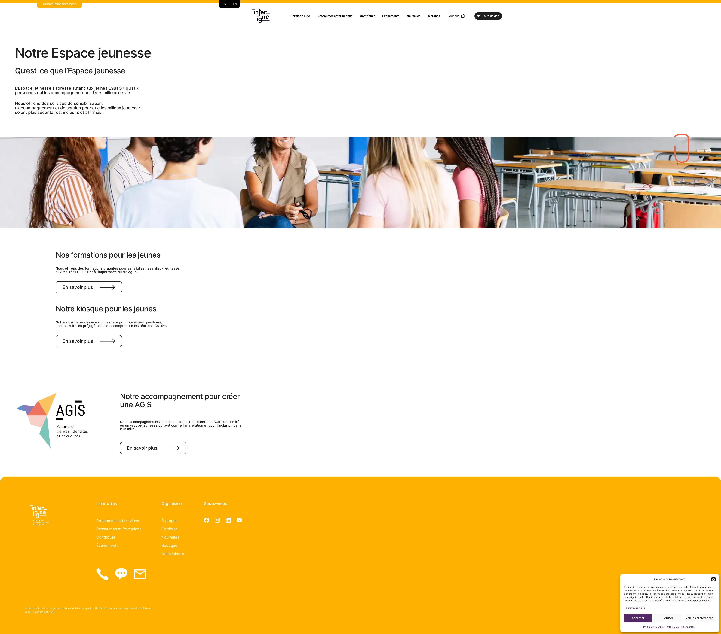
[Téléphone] (102, 574)
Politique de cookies (653, 627)
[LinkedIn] (228, 520)
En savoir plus (78, 287)
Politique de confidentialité (680, 627)
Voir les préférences (699, 618)
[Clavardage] (121, 574)
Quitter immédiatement (59, 4)
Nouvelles (413, 16)
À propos (434, 16)
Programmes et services (117, 520)
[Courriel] (140, 574)
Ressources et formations (335, 16)
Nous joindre (172, 553)
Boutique (453, 16)
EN (235, 3)
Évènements (390, 16)
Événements (107, 545)
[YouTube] (239, 520)
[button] (713, 579)
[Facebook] (206, 520)
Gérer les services (635, 607)
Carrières (169, 529)
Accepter (638, 618)
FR (224, 3)
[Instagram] (217, 520)
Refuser (667, 618)
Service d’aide (300, 16)
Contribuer (367, 16)
